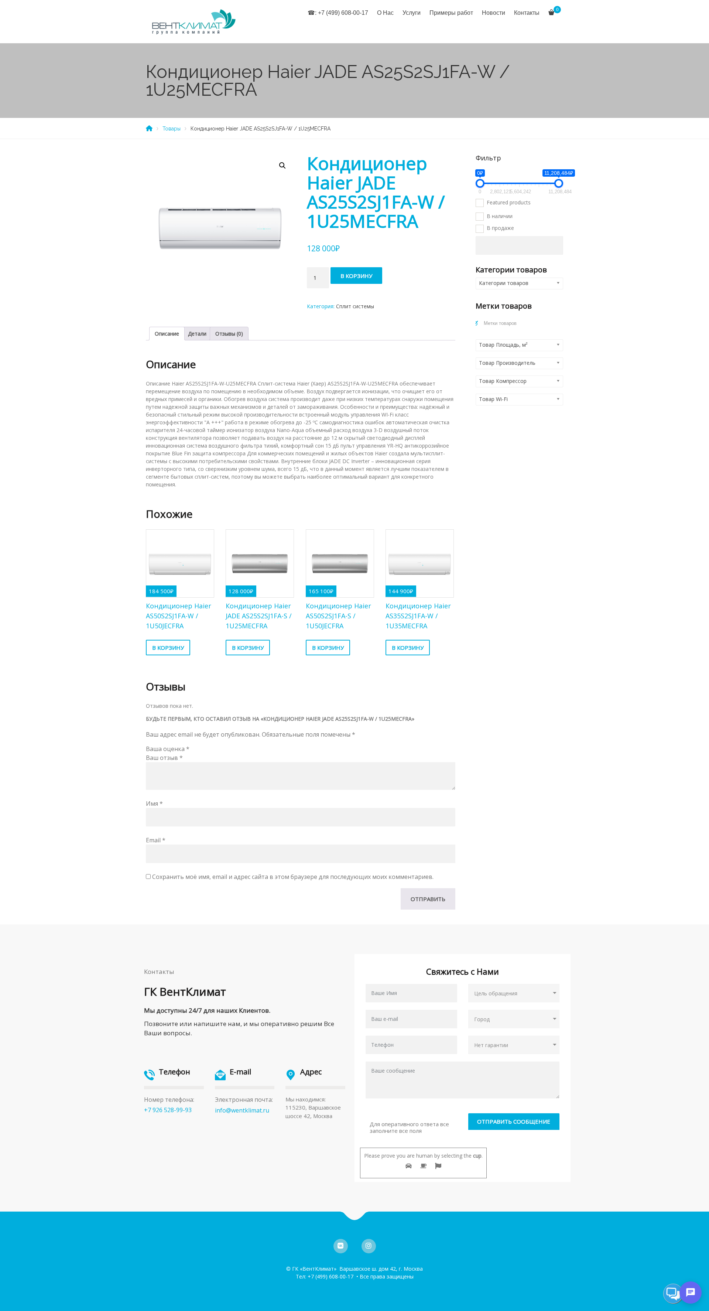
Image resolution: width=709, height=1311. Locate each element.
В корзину (356, 275)
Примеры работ (451, 13)
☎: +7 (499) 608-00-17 (338, 13)
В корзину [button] (168, 647)
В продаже (500, 227)
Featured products (509, 202)
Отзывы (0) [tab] (229, 333)
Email (155, 840)
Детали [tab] (197, 333)
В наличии (500, 216)
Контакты (527, 13)
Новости (493, 13)
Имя (154, 803)
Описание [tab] (167, 333)
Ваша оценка (167, 749)
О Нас (385, 13)
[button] (282, 165)
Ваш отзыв (164, 758)
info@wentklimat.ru (242, 1110)
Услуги (412, 13)
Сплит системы (355, 306)
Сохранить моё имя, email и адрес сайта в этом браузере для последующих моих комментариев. (293, 877)
